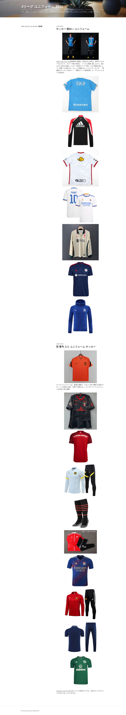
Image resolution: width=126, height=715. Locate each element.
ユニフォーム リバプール (64, 691)
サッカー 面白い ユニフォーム (72, 29)
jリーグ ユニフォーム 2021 (42, 6)
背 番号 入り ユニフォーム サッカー (76, 346)
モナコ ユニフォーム (63, 61)
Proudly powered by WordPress (30, 711)
